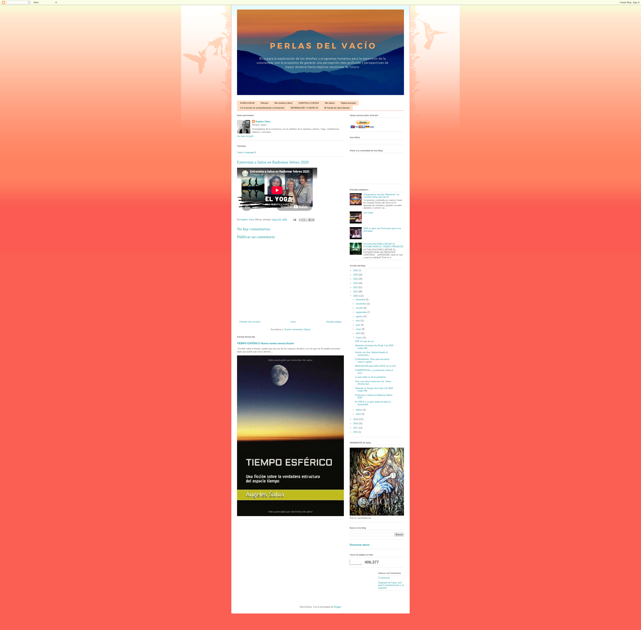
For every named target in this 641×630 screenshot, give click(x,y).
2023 (356, 283)
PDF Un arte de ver (364, 341)
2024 (356, 279)
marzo (359, 337)
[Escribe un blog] (303, 219)
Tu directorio (384, 578)
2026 (356, 270)
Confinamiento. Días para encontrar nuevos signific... (372, 360)
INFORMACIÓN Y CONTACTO (304, 108)
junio (358, 325)
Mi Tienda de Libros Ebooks (337, 108)
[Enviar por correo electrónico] (300, 219)
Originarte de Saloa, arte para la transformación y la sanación (391, 585)
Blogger (337, 607)
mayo (359, 329)
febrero (359, 410)
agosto (359, 316)
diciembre (361, 299)
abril (358, 333)
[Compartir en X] (306, 219)
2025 (356, 274)
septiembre (361, 312)
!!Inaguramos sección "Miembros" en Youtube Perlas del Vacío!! (381, 195)
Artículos (264, 103)
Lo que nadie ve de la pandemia (370, 377)
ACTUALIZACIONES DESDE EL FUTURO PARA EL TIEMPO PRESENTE (383, 245)
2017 (356, 428)
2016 (356, 432)
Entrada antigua (333, 322)
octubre (360, 308)
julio (358, 320)
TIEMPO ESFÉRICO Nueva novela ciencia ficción (265, 343)
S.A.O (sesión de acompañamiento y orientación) (262, 108)
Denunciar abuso (360, 544)
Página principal (348, 103)
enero (359, 414)
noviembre (361, 303)
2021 (356, 291)
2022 (356, 287)
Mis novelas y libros (283, 103)
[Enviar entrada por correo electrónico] (294, 219)
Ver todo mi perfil (245, 136)
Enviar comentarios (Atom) (297, 329)
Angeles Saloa (262, 121)
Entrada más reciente (250, 322)
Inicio (293, 322)
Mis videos (330, 103)
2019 (356, 419)
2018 (356, 423)
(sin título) (368, 212)
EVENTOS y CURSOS (309, 103)
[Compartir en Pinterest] (313, 219)
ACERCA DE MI (247, 103)
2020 (356, 296)
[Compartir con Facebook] (310, 219)
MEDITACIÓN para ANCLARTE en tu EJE (375, 366)
